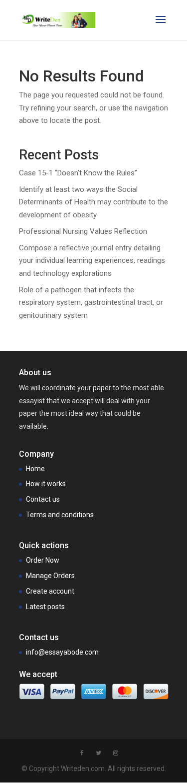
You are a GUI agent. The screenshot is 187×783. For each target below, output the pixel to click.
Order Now (42, 560)
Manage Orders (50, 576)
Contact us (43, 499)
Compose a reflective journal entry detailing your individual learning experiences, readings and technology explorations (92, 260)
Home (35, 469)
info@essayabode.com (62, 652)
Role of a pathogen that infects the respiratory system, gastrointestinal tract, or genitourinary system (91, 302)
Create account (50, 591)
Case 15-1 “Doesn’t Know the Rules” (78, 172)
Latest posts (45, 607)
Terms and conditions (60, 515)
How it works (46, 484)
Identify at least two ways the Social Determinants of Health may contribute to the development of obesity (93, 202)
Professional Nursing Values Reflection (83, 231)
